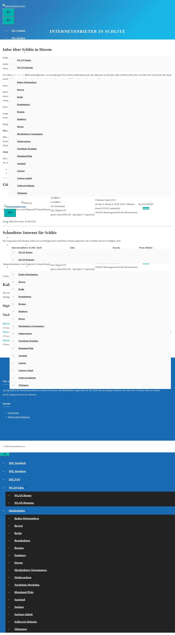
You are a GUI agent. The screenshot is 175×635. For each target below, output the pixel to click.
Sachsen (21, 171)
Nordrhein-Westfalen (27, 149)
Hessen (20, 126)
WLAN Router (24, 60)
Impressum (13, 413)
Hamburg (21, 119)
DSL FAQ (16, 45)
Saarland (21, 163)
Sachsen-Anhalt (24, 178)
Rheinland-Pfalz (24, 156)
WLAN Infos (18, 53)
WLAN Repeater (25, 67)
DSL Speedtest (18, 38)
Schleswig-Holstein (25, 186)
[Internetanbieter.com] (15, 206)
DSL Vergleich (18, 31)
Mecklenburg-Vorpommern (30, 134)
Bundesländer (18, 75)
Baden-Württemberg (27, 82)
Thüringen (22, 193)
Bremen (20, 112)
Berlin (20, 97)
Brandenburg (23, 104)
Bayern (20, 90)
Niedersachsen (23, 141)
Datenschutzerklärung (19, 417)
